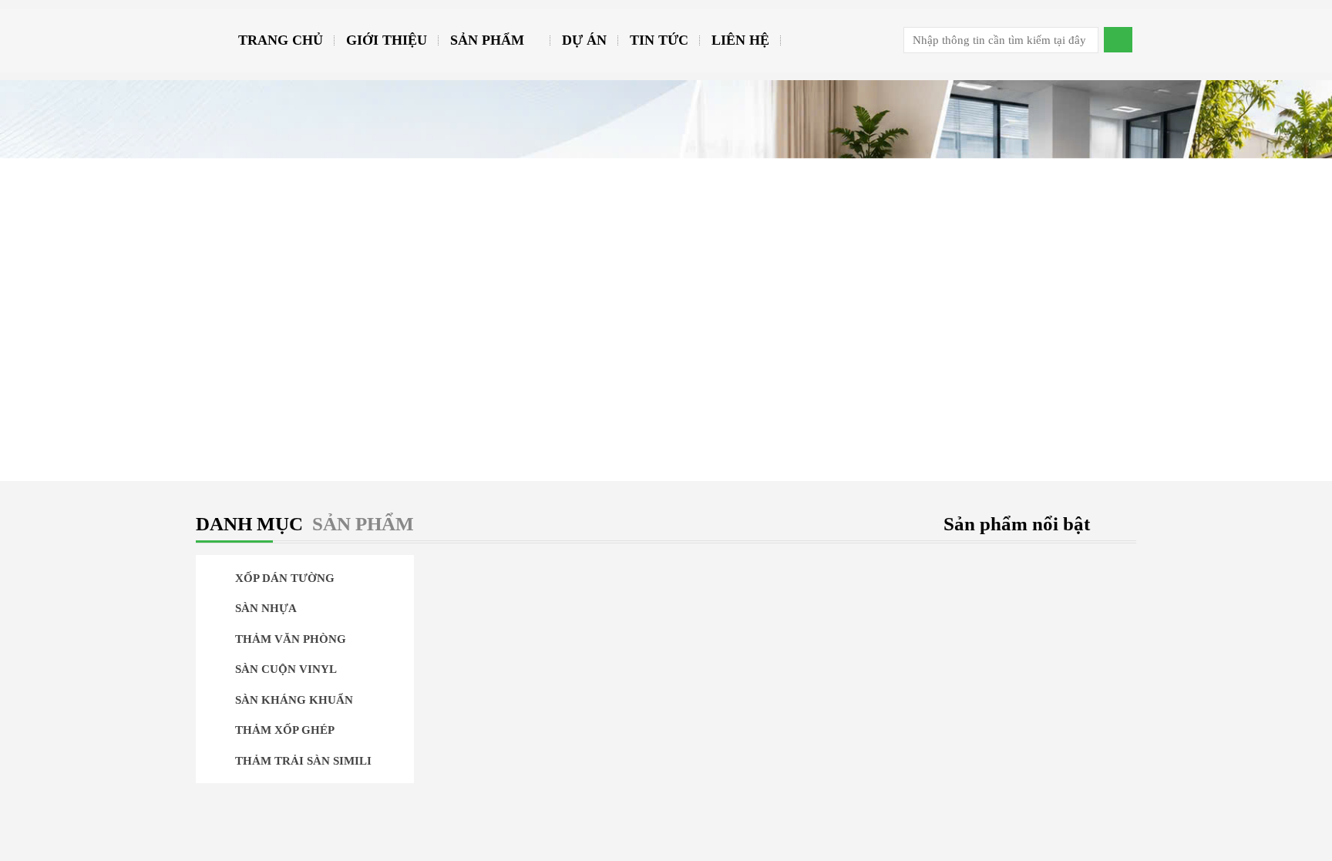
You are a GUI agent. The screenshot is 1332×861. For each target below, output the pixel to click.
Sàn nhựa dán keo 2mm (786, 690)
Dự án (584, 40)
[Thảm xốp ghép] (787, 563)
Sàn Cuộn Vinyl (284, 669)
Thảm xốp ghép (283, 730)
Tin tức (659, 40)
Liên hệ (740, 40)
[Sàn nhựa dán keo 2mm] (787, 668)
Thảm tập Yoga (283, 791)
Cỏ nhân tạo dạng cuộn (786, 794)
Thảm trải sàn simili (302, 761)
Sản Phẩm (487, 40)
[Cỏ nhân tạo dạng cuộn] (787, 772)
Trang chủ (280, 40)
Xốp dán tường (283, 578)
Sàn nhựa (264, 608)
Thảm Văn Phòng (289, 639)
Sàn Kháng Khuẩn (292, 700)
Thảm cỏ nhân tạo (295, 821)
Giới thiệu (386, 40)
